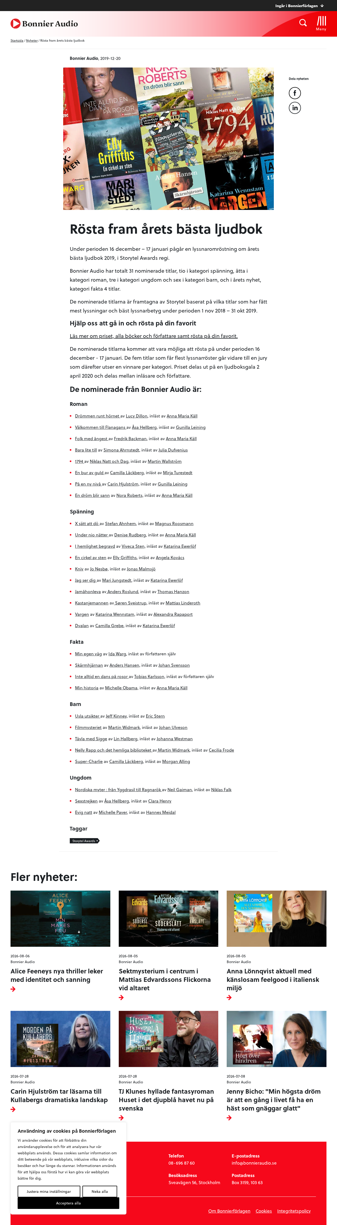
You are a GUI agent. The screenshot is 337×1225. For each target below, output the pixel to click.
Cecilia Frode (221, 750)
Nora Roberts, (129, 495)
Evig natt (83, 812)
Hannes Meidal (161, 812)
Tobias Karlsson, (149, 676)
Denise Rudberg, (130, 535)
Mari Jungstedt (116, 580)
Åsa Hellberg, (145, 427)
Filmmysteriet (88, 727)
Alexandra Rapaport (173, 614)
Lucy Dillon (136, 416)
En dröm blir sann (92, 495)
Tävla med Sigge (91, 739)
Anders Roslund (122, 591)
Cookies (264, 1211)
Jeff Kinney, (117, 716)
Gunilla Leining (191, 427)
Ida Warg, (117, 654)
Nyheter (32, 40)
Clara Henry (159, 801)
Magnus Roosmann (174, 523)
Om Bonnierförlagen (229, 1211)
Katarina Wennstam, (115, 614)
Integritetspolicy (294, 1211)
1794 (79, 461)
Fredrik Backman (130, 438)
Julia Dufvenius (173, 450)
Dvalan (82, 625)
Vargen (82, 614)
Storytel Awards (83, 840)
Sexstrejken (86, 801)
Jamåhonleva (88, 591)
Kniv (79, 569)
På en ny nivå (88, 484)
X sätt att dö (87, 523)
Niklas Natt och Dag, (110, 461)
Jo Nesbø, (99, 569)
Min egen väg (88, 654)
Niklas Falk (221, 789)
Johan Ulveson (173, 727)
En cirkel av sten (90, 557)
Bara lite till (86, 450)
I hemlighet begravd (95, 546)
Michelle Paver (113, 812)
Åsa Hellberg (116, 801)
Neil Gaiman (179, 789)
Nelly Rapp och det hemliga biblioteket (113, 750)
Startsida (17, 40)
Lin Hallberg (125, 739)
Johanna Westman (175, 739)
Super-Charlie (89, 761)
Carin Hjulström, (123, 484)
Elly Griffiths (125, 557)
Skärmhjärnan (89, 665)
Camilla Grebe (109, 625)
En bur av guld (90, 472)
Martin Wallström (165, 461)
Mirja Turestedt (177, 472)
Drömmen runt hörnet (97, 416)
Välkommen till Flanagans (100, 427)
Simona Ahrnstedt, (121, 450)
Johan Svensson (174, 665)
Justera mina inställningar (49, 1191)
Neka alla (100, 1191)
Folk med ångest (91, 438)
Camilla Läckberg (127, 472)
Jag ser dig (86, 580)
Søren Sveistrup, (130, 603)
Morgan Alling (176, 761)
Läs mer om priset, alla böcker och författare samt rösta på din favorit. (154, 336)
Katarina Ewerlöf (180, 546)
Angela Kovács (170, 557)
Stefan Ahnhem (120, 523)
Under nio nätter (92, 535)
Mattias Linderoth (183, 603)
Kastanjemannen (91, 603)
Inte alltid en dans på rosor (102, 676)
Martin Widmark (124, 727)
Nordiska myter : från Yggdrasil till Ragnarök (118, 789)
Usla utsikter (87, 716)
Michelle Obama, (121, 688)
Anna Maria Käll (182, 416)
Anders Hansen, (125, 665)
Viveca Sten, (134, 546)
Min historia (86, 688)
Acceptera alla (68, 1203)
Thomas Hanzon (173, 591)
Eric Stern (155, 716)
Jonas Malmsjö (141, 569)
